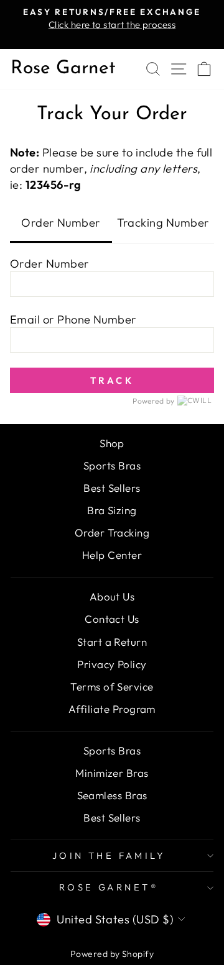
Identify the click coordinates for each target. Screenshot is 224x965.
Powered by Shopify (112, 953)
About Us (112, 596)
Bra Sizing (112, 510)
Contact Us (112, 618)
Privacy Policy (111, 664)
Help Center (112, 554)
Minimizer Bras (111, 772)
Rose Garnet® (109, 887)
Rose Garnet (63, 68)
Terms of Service (111, 686)
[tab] (61, 224)
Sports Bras (112, 465)
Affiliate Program (112, 708)
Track (112, 380)
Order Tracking (112, 532)
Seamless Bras (112, 795)
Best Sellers (112, 487)
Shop (112, 443)
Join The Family (109, 855)
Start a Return (112, 641)
